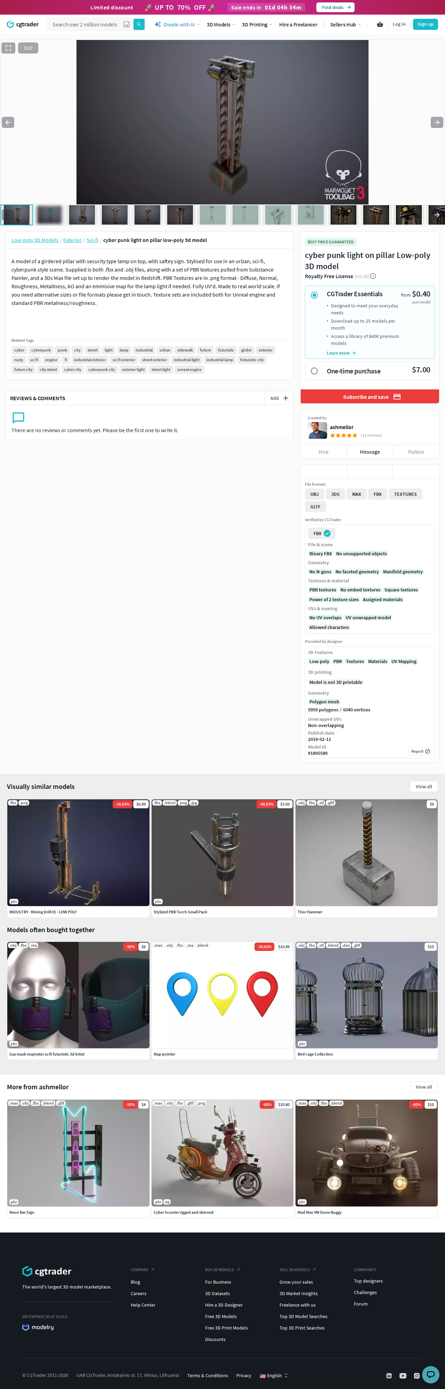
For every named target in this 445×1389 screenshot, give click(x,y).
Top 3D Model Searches (303, 1316)
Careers (138, 1293)
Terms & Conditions (207, 1375)
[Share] (416, 471)
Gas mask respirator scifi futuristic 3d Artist (46, 1054)
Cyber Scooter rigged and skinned (183, 1212)
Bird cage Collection (315, 1054)
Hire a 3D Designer (224, 1305)
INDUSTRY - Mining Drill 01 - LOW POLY (43, 911)
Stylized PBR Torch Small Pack (180, 911)
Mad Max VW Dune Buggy (320, 1212)
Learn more (338, 353)
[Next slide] (437, 122)
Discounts (215, 1339)
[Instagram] (417, 1376)
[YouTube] (403, 1376)
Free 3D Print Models (226, 1328)
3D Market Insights (299, 1293)
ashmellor (342, 426)
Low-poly (319, 661)
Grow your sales (296, 1282)
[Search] (139, 24)
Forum (361, 1304)
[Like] (324, 471)
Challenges (365, 1292)
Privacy (243, 1375)
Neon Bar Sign (21, 1212)
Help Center (143, 1305)
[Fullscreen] (8, 48)
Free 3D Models (221, 1316)
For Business (218, 1282)
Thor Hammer (310, 911)
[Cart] (380, 24)
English (271, 1375)
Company (139, 1269)
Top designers (368, 1281)
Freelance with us (298, 1305)
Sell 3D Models (295, 1269)
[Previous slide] (8, 122)
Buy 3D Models (219, 1269)
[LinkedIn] (390, 1376)
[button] (126, 24)
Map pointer (164, 1054)
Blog (135, 1282)
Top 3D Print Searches (302, 1328)
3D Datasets (217, 1293)
